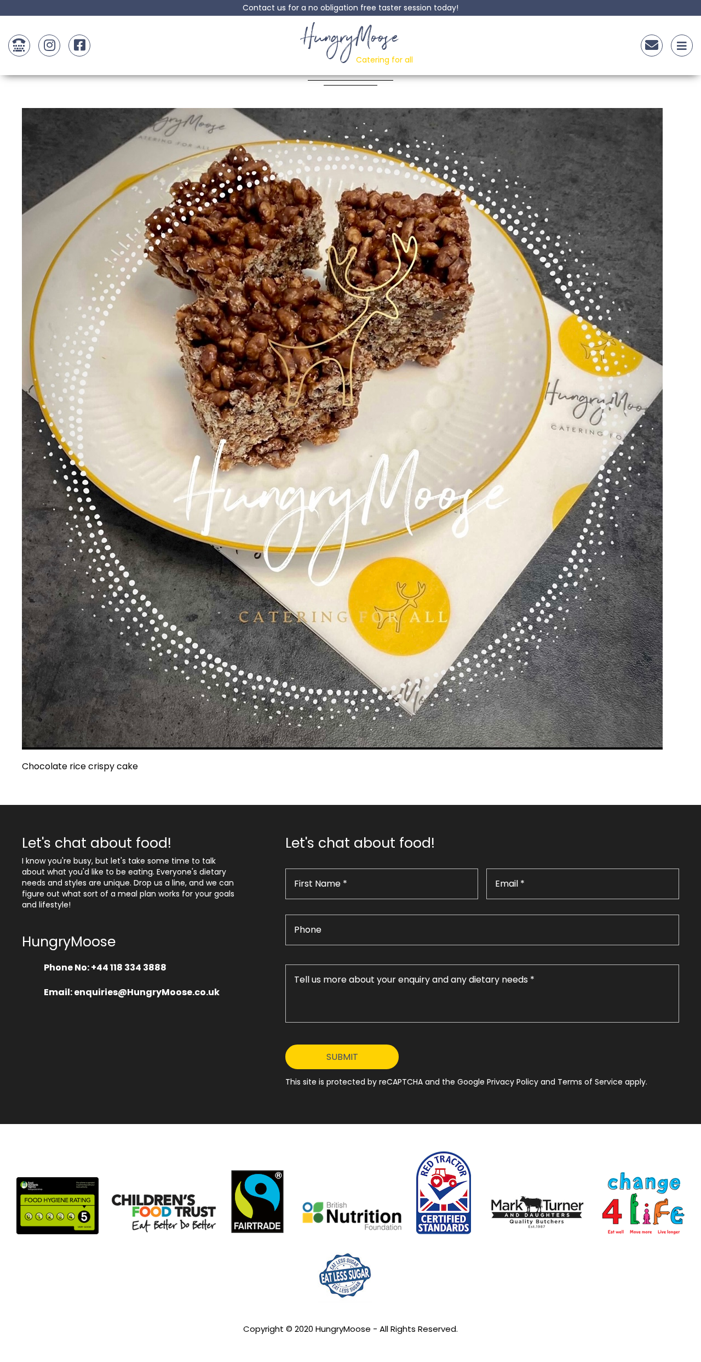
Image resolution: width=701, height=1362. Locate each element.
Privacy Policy (350, 1343)
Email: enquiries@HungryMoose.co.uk (132, 992)
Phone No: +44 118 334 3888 (105, 967)
